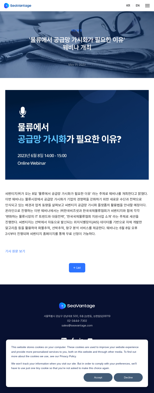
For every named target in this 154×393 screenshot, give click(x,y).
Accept (98, 377)
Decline (128, 377)
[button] (147, 5)
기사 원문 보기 (15, 251)
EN (138, 5)
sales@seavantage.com (77, 325)
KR (128, 5)
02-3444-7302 (77, 320)
